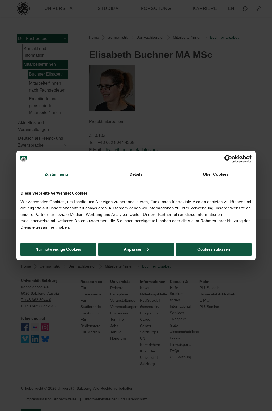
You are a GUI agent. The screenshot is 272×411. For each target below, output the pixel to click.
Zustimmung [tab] (56, 174)
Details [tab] (136, 174)
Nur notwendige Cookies (58, 249)
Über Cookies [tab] (215, 174)
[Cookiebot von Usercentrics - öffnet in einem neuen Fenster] (228, 159)
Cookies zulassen (213, 249)
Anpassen (133, 249)
